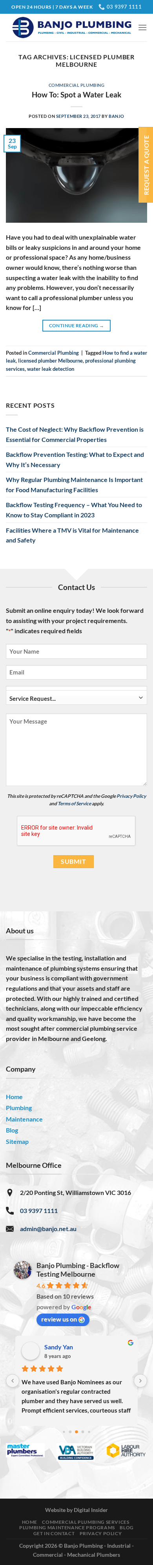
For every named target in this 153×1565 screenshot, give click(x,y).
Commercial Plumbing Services (85, 1522)
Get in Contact (54, 1533)
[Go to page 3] (76, 1431)
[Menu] (142, 27)
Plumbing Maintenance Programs (67, 1527)
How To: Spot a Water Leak (76, 94)
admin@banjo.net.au (48, 1228)
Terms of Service (74, 803)
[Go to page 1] (64, 1432)
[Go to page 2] (70, 1432)
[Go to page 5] (89, 1432)
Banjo (116, 116)
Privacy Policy (131, 796)
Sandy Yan (58, 1347)
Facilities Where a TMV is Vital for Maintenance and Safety (72, 535)
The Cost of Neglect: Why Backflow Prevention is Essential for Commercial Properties (75, 434)
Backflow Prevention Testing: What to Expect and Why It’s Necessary (75, 459)
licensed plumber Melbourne (50, 360)
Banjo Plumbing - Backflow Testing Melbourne (77, 1269)
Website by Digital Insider (76, 1509)
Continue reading (76, 325)
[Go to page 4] (83, 1432)
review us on (59, 1319)
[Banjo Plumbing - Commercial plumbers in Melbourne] (72, 27)
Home (29, 1522)
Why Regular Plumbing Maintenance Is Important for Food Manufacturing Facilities (74, 484)
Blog (126, 1527)
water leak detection (50, 369)
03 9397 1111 (39, 1210)
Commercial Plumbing (77, 85)
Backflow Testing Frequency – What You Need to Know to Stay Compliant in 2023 (74, 510)
